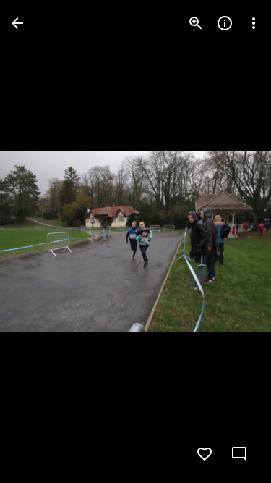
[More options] (253, 23)
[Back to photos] (17, 23)
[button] (40, 242)
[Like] (204, 454)
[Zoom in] (195, 23)
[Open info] (224, 23)
